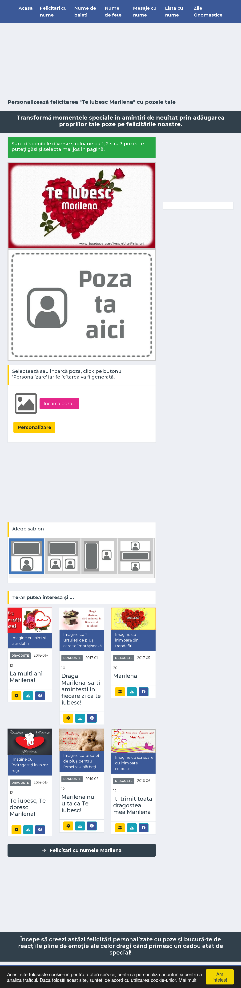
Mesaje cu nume (145, 11)
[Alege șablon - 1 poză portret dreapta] (99, 556)
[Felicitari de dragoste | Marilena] (133, 618)
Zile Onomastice (208, 11)
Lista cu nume (174, 11)
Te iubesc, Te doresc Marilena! (28, 807)
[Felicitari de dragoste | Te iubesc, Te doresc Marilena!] (30, 741)
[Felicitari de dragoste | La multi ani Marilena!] (30, 620)
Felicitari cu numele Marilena (86, 850)
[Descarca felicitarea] (28, 695)
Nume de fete (113, 11)
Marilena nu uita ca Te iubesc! (77, 803)
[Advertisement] (120, 61)
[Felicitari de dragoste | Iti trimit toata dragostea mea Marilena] (133, 740)
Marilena (125, 676)
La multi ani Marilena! (26, 677)
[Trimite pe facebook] (40, 695)
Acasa (26, 8)
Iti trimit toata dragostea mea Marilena (132, 805)
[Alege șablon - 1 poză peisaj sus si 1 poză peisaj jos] (135, 556)
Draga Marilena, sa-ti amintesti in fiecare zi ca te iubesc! (81, 689)
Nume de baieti (85, 11)
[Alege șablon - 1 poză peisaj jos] (26, 556)
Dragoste (20, 655)
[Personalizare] (16, 695)
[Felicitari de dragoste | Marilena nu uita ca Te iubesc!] (81, 739)
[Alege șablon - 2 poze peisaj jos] (62, 556)
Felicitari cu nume (53, 11)
